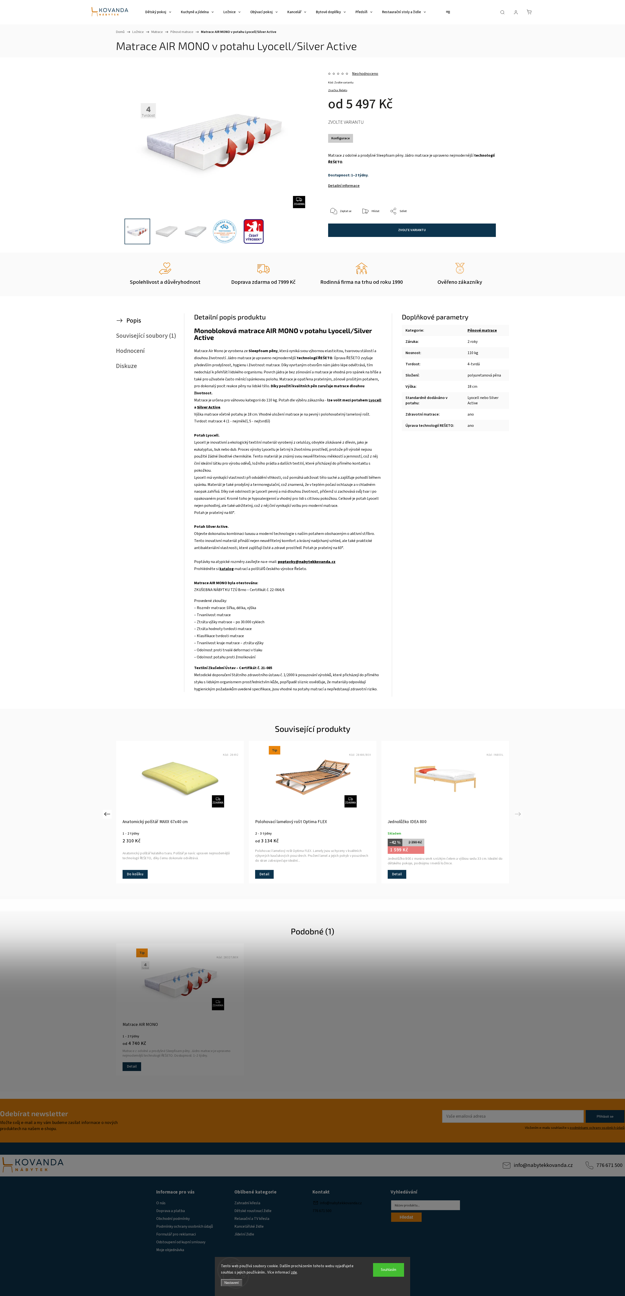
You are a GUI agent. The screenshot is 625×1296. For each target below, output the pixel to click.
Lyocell (375, 400)
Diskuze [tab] (126, 366)
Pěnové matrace (482, 330)
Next (518, 814)
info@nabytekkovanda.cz (543, 1165)
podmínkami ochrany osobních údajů (597, 1127)
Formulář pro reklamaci (176, 1234)
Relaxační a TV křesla (251, 1218)
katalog (226, 568)
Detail (264, 874)
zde (294, 1272)
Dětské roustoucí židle (252, 1211)
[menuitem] (158, 12)
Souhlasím (388, 1269)
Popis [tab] (133, 320)
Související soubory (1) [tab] (146, 335)
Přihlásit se (605, 1116)
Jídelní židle (244, 1234)
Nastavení (231, 1283)
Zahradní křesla (247, 1203)
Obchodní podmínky (173, 1218)
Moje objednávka (170, 1250)
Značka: (337, 90)
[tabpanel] (445, 812)
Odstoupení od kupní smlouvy (180, 1242)
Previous (107, 814)
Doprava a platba (170, 1211)
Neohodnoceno (365, 74)
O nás (161, 1203)
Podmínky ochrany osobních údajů (184, 1226)
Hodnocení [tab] (130, 351)
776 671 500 (609, 1165)
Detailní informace (344, 185)
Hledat (406, 1217)
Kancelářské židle (249, 1226)
